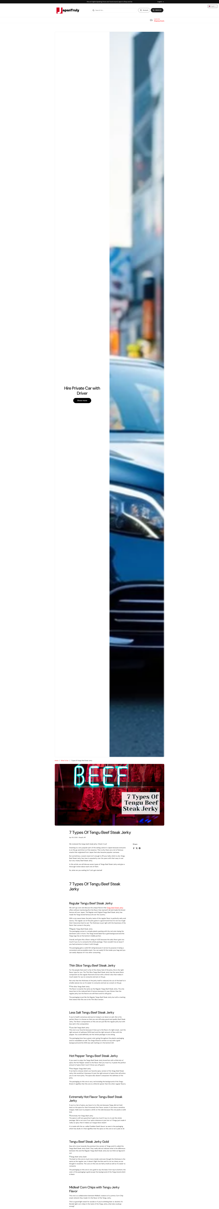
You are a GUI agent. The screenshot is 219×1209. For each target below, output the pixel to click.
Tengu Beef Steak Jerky (115, 908)
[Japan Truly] (67, 10)
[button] (157, 10)
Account (145, 10)
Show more (82, 400)
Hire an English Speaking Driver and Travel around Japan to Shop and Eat (109, 1)
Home (56, 760)
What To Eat (64, 760)
